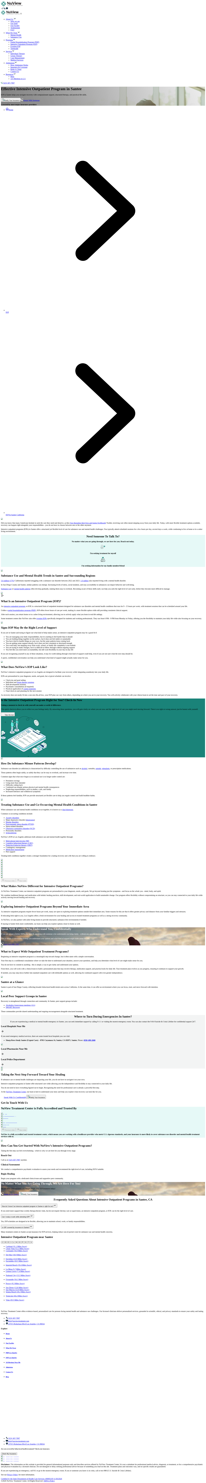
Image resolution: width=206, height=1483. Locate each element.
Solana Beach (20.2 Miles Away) (18, 1292)
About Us (9, 1338)
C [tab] (2, 1242)
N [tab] (16, 1242)
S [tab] (25, 1242)
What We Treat (11, 1348)
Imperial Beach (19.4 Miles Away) (19, 1265)
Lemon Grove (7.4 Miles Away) (18, 1271)
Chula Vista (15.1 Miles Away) (17, 1249)
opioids (98, 769)
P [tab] (22, 1242)
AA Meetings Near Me (13, 1362)
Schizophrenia (11, 833)
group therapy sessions (25, 682)
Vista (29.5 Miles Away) (15, 1300)
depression (30, 820)
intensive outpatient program (14, 606)
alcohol (84, 769)
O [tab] (19, 1242)
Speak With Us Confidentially (15, 1097)
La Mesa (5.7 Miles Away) (16, 1269)
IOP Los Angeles (11, 1358)
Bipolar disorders (12, 822)
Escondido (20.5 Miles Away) (17, 1261)
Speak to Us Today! (11, 1194)
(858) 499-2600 (89, 1040)
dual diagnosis (67, 810)
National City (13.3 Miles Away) (18, 1275)
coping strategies (29, 689)
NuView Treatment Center (16, 1092)
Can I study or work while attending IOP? (16, 1217)
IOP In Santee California (15, 515)
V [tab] (31, 1242)
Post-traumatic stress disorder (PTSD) (20, 824)
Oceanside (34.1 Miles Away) (17, 1279)
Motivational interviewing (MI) (17, 841)
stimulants (106, 769)
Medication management (15, 850)
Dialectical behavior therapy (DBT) (19, 845)
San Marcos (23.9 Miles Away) (17, 1290)
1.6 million (84, 581)
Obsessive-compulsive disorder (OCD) (20, 829)
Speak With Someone (31, 100)
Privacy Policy (12, 1475)
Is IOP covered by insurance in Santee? (16, 1227)
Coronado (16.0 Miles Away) (17, 1251)
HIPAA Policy (49, 1481)
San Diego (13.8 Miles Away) (17, 1288)
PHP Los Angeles (11, 1353)
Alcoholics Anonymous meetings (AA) (20, 1005)
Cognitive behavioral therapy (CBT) (19, 843)
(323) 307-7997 (9, 83)
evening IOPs (41, 618)
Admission (9, 1367)
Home (8, 1334)
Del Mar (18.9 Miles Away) (16, 1255)
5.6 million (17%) (7, 581)
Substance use (6, 589)
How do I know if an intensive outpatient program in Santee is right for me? (27, 1206)
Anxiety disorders (12, 818)
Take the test (9, 715)
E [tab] (8, 1242)
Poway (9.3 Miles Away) (15, 1284)
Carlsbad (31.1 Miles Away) (16, 1246)
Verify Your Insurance (12, 100)
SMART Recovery (13, 1007)
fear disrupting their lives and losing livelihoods (88, 523)
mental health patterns (22, 589)
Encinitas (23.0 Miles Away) (16, 1259)
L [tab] (13, 1242)
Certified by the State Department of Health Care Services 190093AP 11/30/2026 (31, 1479)
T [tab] (28, 1242)
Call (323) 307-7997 (11, 944)
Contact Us (9, 1372)
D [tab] (5, 1242)
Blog (7, 1377)
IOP (7, 312)
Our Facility (10, 1343)
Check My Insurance (9, 1454)
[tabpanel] (103, 1248)
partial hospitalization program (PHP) (22, 610)
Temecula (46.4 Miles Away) (17, 1296)
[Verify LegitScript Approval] (10, 1456)
